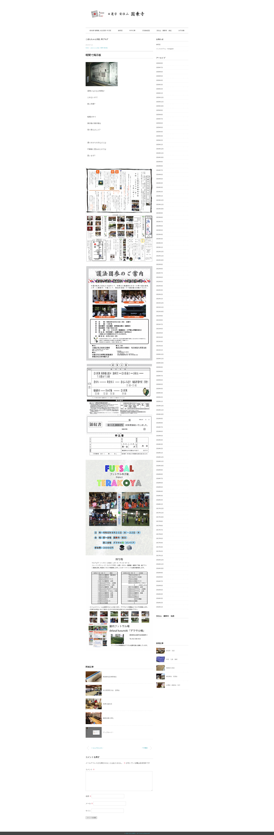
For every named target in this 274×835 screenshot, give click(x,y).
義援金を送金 (170, 668)
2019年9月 (159, 418)
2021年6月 (159, 328)
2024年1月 (159, 196)
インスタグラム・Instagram (165, 49)
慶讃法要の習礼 (108, 718)
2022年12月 (160, 251)
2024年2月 (159, 191)
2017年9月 (159, 521)
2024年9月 (159, 161)
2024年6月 (159, 174)
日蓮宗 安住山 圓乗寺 (130, 833)
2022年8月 (159, 269)
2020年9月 (159, 367)
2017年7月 (159, 530)
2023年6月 (159, 226)
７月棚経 (145, 748)
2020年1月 (159, 401)
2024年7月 (159, 170)
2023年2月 (159, 243)
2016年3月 (159, 598)
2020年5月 (159, 384)
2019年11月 (160, 410)
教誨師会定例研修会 (110, 677)
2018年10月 (160, 465)
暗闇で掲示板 (104, 47)
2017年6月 (159, 534)
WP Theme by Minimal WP (143, 833)
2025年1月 (159, 144)
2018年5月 (159, 487)
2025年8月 (159, 114)
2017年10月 (160, 517)
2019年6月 (159, 431)
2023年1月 (159, 247)
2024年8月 (159, 166)
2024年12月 (160, 149)
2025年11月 (160, 102)
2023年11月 (160, 204)
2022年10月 (160, 260)
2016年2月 (159, 602)
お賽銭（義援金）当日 (173, 685)
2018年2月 (159, 500)
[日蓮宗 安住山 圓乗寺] (137, 8)
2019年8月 (159, 423)
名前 (88, 796)
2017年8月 (159, 525)
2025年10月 (160, 106)
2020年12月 (160, 354)
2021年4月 (159, 337)
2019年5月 (159, 435)
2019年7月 (159, 427)
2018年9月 (159, 470)
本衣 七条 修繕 (171, 659)
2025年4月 (159, 132)
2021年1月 (159, 350)
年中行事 (132, 30)
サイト (88, 811)
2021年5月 (159, 333)
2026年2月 (159, 89)
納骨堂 (120, 30)
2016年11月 (160, 564)
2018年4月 (159, 491)
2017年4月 (159, 543)
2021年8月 (159, 320)
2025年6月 (159, 123)
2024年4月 (159, 183)
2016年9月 (159, 573)
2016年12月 (160, 560)
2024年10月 (160, 157)
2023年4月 (159, 234)
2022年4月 (159, 286)
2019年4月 (159, 440)
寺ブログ (104, 39)
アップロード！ (108, 732)
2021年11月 (160, 307)
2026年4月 (159, 80)
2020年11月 (160, 358)
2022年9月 (159, 264)
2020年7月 (159, 376)
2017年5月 (159, 538)
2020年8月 (159, 371)
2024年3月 (159, 187)
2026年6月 (159, 72)
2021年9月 (159, 316)
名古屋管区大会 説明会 (111, 690)
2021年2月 (159, 346)
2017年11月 (160, 513)
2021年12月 (160, 303)
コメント (90, 769)
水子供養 (181, 30)
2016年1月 (159, 607)
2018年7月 (159, 478)
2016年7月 (159, 581)
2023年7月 (159, 221)
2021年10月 (160, 311)
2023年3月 (159, 239)
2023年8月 (159, 217)
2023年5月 (159, 230)
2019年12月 (160, 406)
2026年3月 (159, 84)
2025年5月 (159, 127)
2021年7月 (159, 324)
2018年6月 (159, 483)
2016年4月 (159, 594)
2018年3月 (159, 495)
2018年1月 (159, 504)
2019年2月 (159, 448)
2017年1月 (159, 555)
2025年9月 (159, 110)
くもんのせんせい (97, 748)
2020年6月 (159, 380)
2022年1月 (159, 298)
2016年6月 (159, 585)
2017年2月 (159, 551)
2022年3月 (159, 290)
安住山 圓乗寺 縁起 (164, 30)
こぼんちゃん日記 (93, 39)
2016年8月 (159, 577)
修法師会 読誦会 (171, 676)
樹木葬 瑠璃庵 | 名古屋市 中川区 (100, 30)
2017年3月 (159, 547)
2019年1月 (159, 453)
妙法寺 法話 (170, 650)
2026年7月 (159, 67)
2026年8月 (159, 63)
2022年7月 (159, 273)
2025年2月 (159, 140)
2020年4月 (159, 388)
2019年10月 (160, 414)
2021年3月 (159, 341)
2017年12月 (160, 508)
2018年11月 (160, 461)
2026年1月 (159, 93)
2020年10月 (160, 363)
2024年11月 (160, 153)
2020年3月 (159, 393)
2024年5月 (159, 179)
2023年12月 (160, 200)
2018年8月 (159, 474)
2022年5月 (159, 281)
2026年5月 (159, 76)
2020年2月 (159, 397)
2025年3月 (159, 136)
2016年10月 (160, 568)
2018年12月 (160, 457)
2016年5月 (159, 590)
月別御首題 (146, 30)
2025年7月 (159, 119)
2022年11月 (160, 256)
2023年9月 (159, 213)
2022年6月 (159, 277)
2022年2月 (159, 294)
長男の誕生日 (107, 704)
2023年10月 (160, 209)
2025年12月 (160, 97)
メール (89, 803)
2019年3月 (159, 444)
